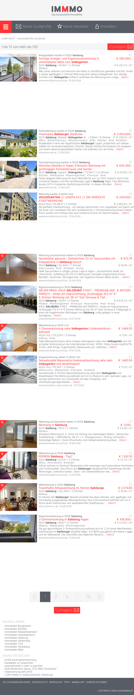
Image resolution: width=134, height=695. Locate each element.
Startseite (8, 38)
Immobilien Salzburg (16, 637)
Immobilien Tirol (14, 643)
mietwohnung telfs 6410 (18, 671)
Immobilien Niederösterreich (21, 631)
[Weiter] (99, 597)
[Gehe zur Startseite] (67, 15)
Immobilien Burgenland (18, 625)
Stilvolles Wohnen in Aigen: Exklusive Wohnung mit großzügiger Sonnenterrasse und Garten (72, 167)
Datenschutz (40, 682)
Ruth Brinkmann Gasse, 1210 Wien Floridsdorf (30, 668)
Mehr (125, 77)
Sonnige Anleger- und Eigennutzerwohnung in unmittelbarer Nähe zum (69, 60)
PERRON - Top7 (55, 456)
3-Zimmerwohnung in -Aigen (63, 519)
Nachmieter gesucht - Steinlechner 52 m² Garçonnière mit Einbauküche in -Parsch (77, 260)
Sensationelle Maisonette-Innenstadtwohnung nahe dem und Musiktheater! (76, 362)
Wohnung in (53, 425)
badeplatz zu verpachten (19, 662)
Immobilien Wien (14, 649)
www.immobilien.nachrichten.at (55, 385)
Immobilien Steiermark (17, 640)
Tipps (67, 682)
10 (88, 597)
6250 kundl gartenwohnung (20, 659)
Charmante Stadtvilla (60, 134)
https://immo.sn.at (48, 506)
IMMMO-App (78, 682)
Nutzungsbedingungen (16, 682)
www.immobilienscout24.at (53, 80)
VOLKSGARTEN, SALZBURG (31, 38)
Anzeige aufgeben (96, 682)
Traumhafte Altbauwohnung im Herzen (71, 488)
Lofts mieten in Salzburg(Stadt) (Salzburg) (29, 674)
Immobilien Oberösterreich (20, 634)
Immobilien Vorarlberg (17, 646)
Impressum (55, 682)
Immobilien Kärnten (16, 628)
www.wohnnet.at (48, 152)
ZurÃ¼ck (3, 143)
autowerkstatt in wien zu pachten (24, 665)
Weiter (34, 143)
